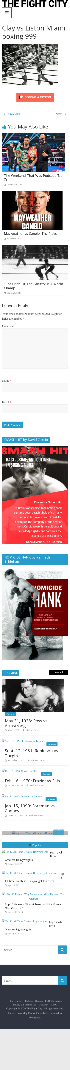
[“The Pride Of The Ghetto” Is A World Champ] (35, 248)
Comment (8, 326)
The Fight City (16, 1000)
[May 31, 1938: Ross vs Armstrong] (33, 681)
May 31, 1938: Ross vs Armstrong (26, 723)
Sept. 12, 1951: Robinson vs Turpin (31, 753)
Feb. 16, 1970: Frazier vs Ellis (32, 781)
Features (29, 1000)
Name (6, 380)
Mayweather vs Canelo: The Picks (30, 233)
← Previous (12, 113)
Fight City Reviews (53, 1000)
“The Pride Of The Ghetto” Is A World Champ (33, 286)
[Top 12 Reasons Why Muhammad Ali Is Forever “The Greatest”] (35, 892)
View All (59, 672)
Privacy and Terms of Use (24, 1004)
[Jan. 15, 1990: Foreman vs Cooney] (22, 796)
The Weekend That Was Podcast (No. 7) (33, 177)
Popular (36, 845)
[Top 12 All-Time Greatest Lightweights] (25, 919)
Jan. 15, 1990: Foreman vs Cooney (30, 808)
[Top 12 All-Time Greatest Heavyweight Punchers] (30, 871)
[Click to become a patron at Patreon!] (35, 93)
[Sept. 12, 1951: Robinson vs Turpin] (22, 741)
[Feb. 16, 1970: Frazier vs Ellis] (19, 771)
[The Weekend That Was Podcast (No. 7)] (33, 136)
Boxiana (10, 714)
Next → (60, 113)
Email (6, 402)
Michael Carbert (33, 730)
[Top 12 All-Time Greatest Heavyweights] (26, 850)
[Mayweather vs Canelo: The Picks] (32, 194)
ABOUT (55, 1004)
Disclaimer (43, 1004)
